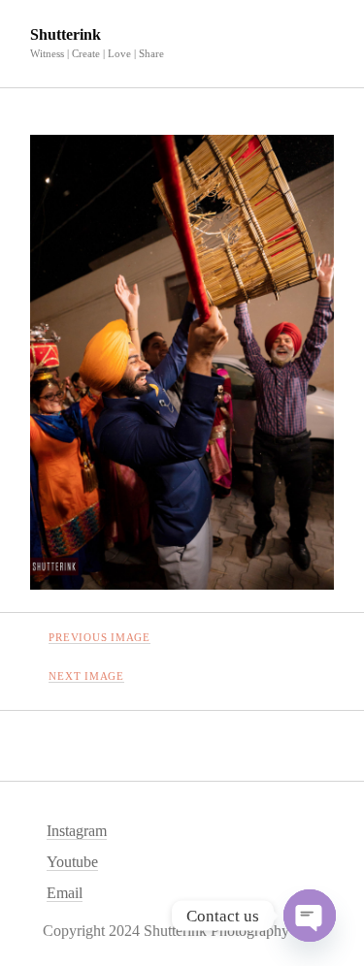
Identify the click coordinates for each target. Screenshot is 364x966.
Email (65, 893)
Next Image (86, 676)
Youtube (72, 861)
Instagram (77, 830)
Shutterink (65, 34)
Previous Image (99, 637)
